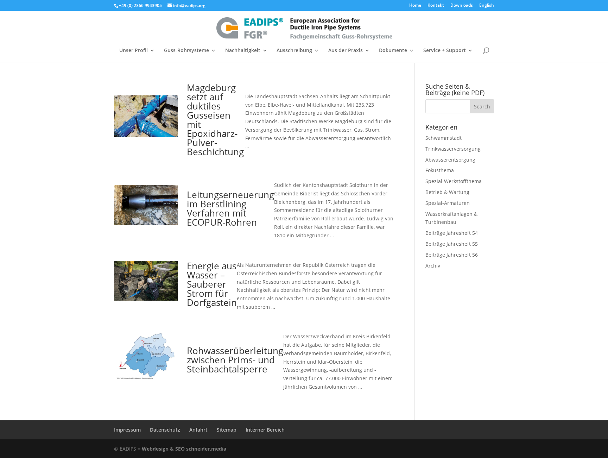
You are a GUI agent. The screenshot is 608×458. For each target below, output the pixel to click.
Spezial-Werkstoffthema (453, 181)
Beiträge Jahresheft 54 (451, 233)
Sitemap (226, 429)
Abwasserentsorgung (450, 159)
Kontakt (436, 5)
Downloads (461, 5)
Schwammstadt (443, 137)
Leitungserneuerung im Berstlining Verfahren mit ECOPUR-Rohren (230, 208)
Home (415, 5)
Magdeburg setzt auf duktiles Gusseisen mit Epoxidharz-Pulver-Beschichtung (215, 119)
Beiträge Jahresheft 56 (451, 254)
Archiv (432, 265)
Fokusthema (439, 170)
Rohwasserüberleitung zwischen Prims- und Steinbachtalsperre (235, 359)
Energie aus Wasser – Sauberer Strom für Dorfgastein (212, 284)
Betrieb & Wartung (447, 192)
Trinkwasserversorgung (453, 148)
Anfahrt (198, 429)
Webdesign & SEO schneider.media (184, 448)
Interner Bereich (265, 429)
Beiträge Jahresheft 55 (451, 243)
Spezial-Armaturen (447, 203)
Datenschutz (165, 429)
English (486, 5)
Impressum (127, 429)
